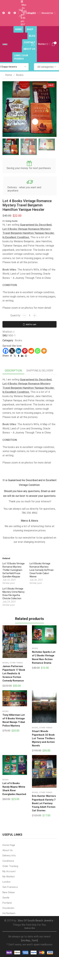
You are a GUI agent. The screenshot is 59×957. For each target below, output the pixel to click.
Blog (32, 36)
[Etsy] (15, 13)
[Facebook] (3, 13)
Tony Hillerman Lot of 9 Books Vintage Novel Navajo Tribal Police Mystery (13, 720)
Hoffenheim (8, 913)
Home (18, 29)
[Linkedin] (18, 351)
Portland (7, 902)
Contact (29, 42)
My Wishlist (8, 876)
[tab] (13, 370)
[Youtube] (9, 13)
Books (19, 75)
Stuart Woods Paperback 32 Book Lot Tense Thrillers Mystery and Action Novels (43, 738)
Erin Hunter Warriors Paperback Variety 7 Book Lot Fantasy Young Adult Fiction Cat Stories (44, 803)
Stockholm (8, 908)
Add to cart (31, 324)
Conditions (8, 860)
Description (13, 370)
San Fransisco (10, 887)
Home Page (8, 845)
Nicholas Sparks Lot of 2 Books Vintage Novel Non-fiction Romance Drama (43, 657)
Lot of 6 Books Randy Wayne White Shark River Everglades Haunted (14, 789)
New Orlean (8, 892)
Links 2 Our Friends (21, 57)
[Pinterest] (25, 351)
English (32, 13)
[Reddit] (31, 351)
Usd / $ (21, 13)
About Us (29, 49)
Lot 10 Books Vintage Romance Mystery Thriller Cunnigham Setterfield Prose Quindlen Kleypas (13, 570)
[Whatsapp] (37, 351)
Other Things (16, 663)
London (6, 881)
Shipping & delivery (39, 370)
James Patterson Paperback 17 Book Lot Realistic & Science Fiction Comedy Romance (13, 673)
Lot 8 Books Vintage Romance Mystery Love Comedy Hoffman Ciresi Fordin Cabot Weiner (42, 570)
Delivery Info (9, 855)
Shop (30, 29)
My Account (9, 871)
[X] (12, 351)
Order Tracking (10, 866)
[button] (6, 110)
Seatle (5, 897)
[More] (44, 351)
